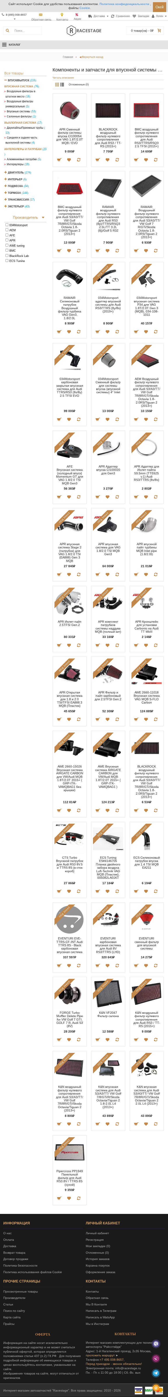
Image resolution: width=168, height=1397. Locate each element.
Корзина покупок (98, 1265)
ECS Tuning (17, 261)
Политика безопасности (20, 1265)
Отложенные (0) (79, 84)
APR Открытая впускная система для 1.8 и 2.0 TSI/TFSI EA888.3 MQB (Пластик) (69, 699)
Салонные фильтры (19, 116)
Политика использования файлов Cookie (32, 1272)
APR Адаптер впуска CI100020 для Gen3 (108, 470)
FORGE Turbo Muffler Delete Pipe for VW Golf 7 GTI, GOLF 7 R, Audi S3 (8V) (69, 1019)
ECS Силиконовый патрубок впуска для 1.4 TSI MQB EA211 (146, 862)
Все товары (13, 73)
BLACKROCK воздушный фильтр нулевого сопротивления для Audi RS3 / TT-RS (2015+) (108, 138)
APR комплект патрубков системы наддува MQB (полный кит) (108, 626)
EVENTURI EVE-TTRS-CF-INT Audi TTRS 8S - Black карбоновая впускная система (69, 945)
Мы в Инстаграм (97, 1324)
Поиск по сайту (14, 1310)
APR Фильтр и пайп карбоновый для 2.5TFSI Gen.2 (108, 696)
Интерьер (15, 179)
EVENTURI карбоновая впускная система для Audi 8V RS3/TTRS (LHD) (108, 945)
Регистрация (95, 1239)
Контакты (92, 1291)
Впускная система (18, 86)
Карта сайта (12, 1317)
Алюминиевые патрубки (22, 159)
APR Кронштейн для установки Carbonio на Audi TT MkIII (147, 626)
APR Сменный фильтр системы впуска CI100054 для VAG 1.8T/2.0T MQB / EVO (69, 136)
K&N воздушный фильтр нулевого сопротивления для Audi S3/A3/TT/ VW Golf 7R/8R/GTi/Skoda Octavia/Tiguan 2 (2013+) (69, 1098)
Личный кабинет (97, 1233)
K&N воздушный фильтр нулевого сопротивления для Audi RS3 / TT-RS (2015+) (146, 1019)
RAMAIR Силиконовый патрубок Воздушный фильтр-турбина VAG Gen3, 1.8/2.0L (69, 308)
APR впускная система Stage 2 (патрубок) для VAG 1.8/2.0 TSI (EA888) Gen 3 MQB (69, 552)
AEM (12, 230)
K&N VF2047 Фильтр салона (108, 1014)
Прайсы (8, 1324)
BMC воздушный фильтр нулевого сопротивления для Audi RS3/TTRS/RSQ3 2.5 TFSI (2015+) (147, 138)
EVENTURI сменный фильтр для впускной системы (147, 943)
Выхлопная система (20, 122)
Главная (68, 57)
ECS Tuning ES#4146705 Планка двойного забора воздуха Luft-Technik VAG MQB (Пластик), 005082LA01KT (108, 867)
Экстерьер (16, 206)
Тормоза (14, 192)
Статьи (8, 1304)
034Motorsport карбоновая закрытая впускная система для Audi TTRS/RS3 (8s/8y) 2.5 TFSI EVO (69, 387)
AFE (12, 235)
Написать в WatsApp (100, 1317)
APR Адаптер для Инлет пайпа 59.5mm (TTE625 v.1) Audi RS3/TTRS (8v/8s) (146, 473)
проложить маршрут (100, 1355)
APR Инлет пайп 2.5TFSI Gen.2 (69, 623)
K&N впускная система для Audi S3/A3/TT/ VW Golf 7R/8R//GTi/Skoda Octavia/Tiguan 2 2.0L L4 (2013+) (146, 1095)
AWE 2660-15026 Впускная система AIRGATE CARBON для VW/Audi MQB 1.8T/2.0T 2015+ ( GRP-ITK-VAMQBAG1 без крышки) (69, 778)
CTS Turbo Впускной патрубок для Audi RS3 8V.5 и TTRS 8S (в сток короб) (69, 864)
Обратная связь (97, 1298)
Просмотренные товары (20, 1291)
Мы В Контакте (96, 1304)
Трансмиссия (18, 199)
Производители (14, 1298)
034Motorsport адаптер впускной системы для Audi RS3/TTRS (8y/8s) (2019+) (108, 304)
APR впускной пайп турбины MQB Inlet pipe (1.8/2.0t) (146, 549)
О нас (7, 1233)
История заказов (97, 1259)
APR (12, 240)
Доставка (9, 1246)
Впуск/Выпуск (18, 80)
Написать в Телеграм (101, 1310)
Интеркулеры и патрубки (23, 149)
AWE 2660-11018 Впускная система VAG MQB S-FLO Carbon (147, 697)
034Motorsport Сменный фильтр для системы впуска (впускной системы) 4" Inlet (108, 385)
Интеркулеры (15, 164)
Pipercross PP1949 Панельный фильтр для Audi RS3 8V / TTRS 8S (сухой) (69, 1177)
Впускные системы (18, 111)
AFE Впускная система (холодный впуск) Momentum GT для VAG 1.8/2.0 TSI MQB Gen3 (69, 475)
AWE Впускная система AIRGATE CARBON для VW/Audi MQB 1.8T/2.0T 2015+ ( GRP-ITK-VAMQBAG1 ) (108, 776)
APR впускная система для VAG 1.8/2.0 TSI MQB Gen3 (108, 549)
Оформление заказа (100, 1272)
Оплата (8, 1239)
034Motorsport (18, 225)
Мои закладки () (98, 1246)
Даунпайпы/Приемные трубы (25, 127)
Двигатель (16, 172)
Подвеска (15, 186)
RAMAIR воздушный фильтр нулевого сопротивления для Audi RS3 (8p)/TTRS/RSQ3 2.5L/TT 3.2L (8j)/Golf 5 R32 (108, 218)
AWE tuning (16, 245)
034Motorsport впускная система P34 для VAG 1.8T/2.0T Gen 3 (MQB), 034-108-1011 (146, 306)
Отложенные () (97, 1252)
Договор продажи (15, 1259)
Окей (160, 7)
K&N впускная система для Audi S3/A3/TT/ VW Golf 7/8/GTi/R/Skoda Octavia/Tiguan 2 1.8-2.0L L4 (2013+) (108, 1097)
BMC (12, 250)
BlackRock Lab (19, 256)
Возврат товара (14, 1252)
